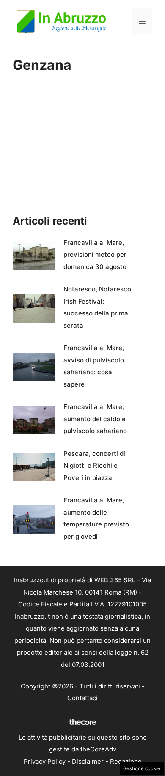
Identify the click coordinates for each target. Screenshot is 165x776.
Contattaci (82, 698)
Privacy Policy (45, 761)
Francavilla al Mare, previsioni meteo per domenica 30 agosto (94, 255)
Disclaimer (88, 761)
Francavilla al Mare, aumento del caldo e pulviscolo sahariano (95, 419)
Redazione (126, 761)
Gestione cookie (141, 768)
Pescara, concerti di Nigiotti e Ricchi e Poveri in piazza (94, 466)
